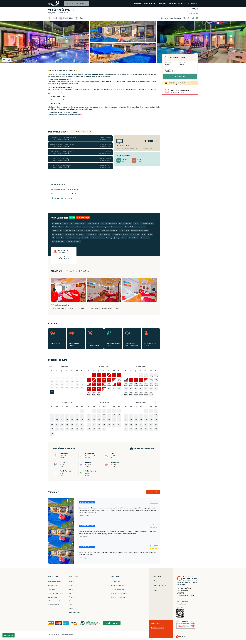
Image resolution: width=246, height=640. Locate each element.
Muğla (71, 585)
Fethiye (71, 597)
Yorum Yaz (154, 492)
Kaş (70, 593)
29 (94, 393)
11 (109, 379)
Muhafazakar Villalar (54, 581)
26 (114, 388)
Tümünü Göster (53, 605)
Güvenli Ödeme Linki (111, 623)
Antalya (71, 581)
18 (109, 384)
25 (109, 388)
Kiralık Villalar (147, 3)
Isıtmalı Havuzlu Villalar (55, 601)
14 (89, 384)
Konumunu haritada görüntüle (143, 448)
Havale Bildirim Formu (117, 585)
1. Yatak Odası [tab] (72, 271)
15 (94, 384)
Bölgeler (180, 3)
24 (104, 388)
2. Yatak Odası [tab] (84, 271)
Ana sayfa (137, 3)
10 (104, 379)
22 (94, 388)
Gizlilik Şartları (155, 623)
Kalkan (71, 589)
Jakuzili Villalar (52, 597)
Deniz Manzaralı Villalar (55, 593)
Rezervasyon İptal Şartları (119, 593)
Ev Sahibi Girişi (115, 581)
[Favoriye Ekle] (73, 10)
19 (114, 384)
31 (52, 391)
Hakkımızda (172, 3)
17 (104, 384)
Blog (155, 581)
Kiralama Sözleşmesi (117, 589)
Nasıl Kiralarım (159, 576)
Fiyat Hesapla (180, 76)
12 (114, 379)
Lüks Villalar (52, 589)
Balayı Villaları (52, 585)
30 (99, 393)
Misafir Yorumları (160, 585)
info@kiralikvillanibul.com (190, 580)
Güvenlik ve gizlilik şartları (119, 597)
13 (119, 379)
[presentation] (54, 289)
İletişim (156, 590)
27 (119, 388)
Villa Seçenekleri (159, 3)
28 (89, 393)
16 (99, 384)
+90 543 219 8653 (190, 578)
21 (89, 388)
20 (119, 384)
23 (99, 388)
